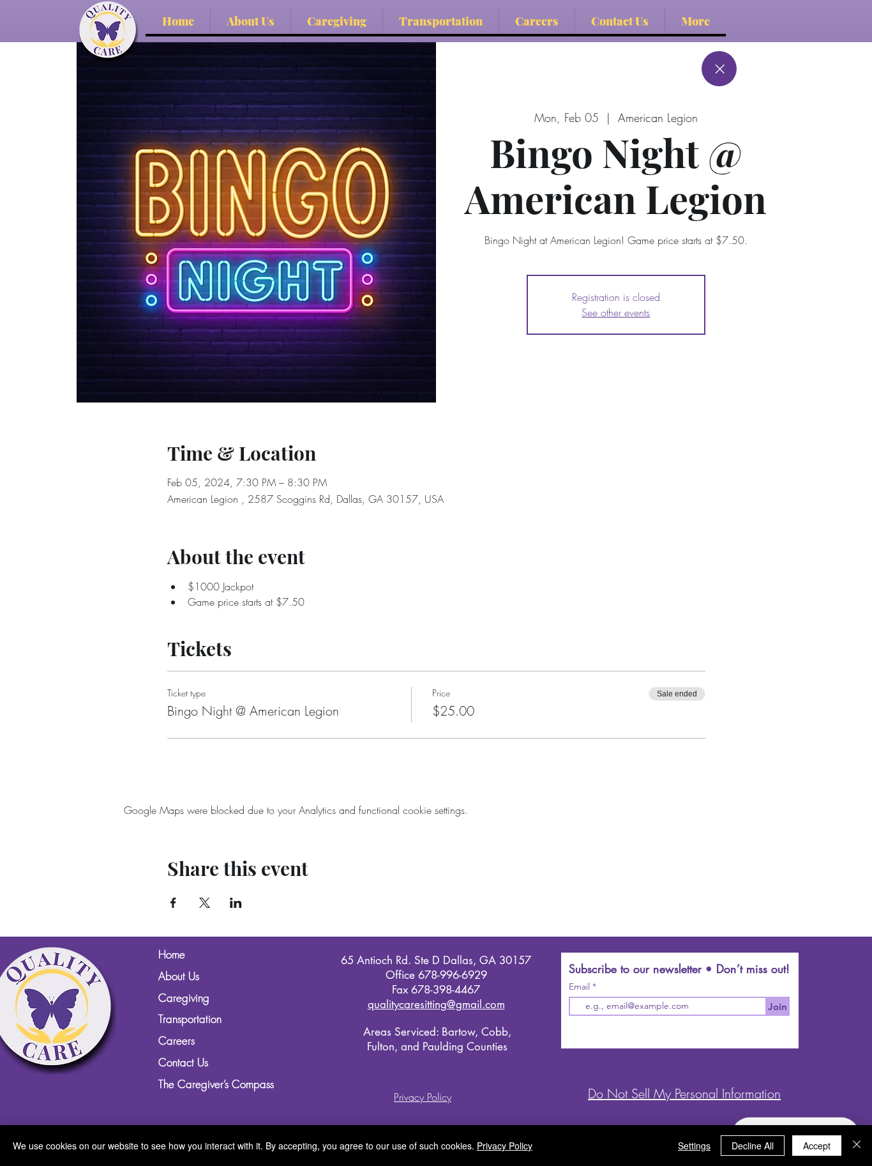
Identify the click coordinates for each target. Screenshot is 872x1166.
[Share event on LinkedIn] (236, 903)
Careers (176, 1041)
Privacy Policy (504, 1145)
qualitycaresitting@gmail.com (436, 1004)
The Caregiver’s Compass (213, 1084)
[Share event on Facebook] (173, 903)
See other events (616, 312)
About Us (178, 976)
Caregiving (183, 998)
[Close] (719, 68)
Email (580, 986)
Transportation (190, 1019)
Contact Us (183, 1063)
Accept (817, 1145)
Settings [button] (694, 1145)
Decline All (753, 1145)
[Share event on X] (205, 903)
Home (171, 955)
